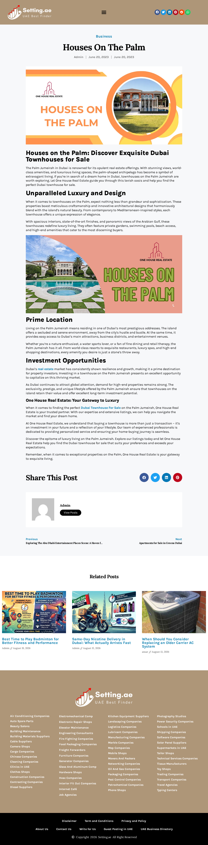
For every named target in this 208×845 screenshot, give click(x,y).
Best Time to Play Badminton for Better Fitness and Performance (30, 641)
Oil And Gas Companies (124, 769)
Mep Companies (119, 748)
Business (104, 36)
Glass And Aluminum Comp (77, 767)
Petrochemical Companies (125, 785)
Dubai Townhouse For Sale (101, 408)
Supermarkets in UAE (171, 748)
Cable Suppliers (21, 741)
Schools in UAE (167, 727)
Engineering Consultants (76, 733)
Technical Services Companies (177, 758)
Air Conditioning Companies (29, 716)
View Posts (70, 512)
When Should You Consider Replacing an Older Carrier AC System (168, 643)
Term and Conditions (99, 821)
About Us (42, 829)
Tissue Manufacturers (171, 763)
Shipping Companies (171, 732)
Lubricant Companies (123, 732)
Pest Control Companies (124, 779)
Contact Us (63, 829)
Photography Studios (171, 716)
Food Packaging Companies (78, 744)
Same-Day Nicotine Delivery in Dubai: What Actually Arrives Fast (101, 641)
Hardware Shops (70, 772)
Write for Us (87, 829)
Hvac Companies (70, 778)
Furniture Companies (73, 755)
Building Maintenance (25, 731)
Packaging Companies (123, 774)
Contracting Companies (26, 782)
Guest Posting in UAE (118, 829)
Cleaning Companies (24, 761)
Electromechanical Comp (76, 716)
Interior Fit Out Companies (77, 783)
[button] (104, 12)
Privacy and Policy (133, 821)
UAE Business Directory (157, 829)
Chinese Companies (23, 756)
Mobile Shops (117, 753)
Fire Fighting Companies (76, 739)
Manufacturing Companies (126, 737)
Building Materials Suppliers (30, 736)
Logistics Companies (122, 727)
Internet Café (68, 789)
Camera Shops (20, 746)
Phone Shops (117, 790)
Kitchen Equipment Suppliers (128, 716)
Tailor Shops (165, 753)
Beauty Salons (19, 726)
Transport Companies (171, 779)
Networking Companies (124, 763)
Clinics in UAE (19, 767)
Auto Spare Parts (21, 721)
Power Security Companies (175, 721)
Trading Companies (170, 774)
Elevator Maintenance (74, 727)
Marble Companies (120, 742)
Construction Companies (27, 777)
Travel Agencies (167, 785)
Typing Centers (167, 790)
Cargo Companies (22, 751)
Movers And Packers (121, 758)
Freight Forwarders (72, 750)
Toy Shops (164, 769)
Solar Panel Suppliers (171, 742)
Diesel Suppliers (21, 787)
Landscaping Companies (125, 721)
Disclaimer (69, 821)
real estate (45, 369)
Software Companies (171, 737)
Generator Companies (74, 761)
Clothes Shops (20, 772)
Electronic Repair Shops (75, 722)
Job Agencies (68, 795)
